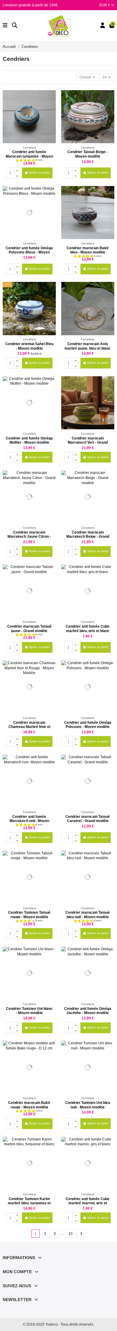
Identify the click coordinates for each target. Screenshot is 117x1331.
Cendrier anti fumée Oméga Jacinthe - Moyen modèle (87, 1011)
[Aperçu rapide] (51, 108)
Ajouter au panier (39, 172)
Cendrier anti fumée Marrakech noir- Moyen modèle (29, 821)
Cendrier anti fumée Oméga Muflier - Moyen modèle (29, 440)
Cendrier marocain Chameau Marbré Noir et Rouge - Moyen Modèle (29, 726)
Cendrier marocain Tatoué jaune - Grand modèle (29, 628)
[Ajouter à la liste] (51, 98)
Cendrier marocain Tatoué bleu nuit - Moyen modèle (87, 914)
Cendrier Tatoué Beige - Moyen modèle (88, 154)
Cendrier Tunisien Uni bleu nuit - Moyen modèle (87, 1105)
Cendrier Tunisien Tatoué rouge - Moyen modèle (29, 914)
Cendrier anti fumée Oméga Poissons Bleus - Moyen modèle (29, 252)
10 (70, 1234)
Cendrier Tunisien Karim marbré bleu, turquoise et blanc (29, 1203)
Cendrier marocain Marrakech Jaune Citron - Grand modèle (29, 536)
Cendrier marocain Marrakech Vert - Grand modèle (88, 442)
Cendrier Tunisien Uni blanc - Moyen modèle (29, 1011)
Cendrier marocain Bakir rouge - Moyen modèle (29, 1105)
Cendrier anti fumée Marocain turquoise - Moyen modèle (29, 156)
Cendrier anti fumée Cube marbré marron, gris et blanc (88, 1203)
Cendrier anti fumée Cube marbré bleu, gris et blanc (88, 628)
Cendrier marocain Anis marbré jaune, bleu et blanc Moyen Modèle (87, 348)
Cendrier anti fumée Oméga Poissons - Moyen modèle (87, 724)
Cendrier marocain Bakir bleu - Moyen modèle (88, 250)
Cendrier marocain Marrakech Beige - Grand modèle (87, 536)
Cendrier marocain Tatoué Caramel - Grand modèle (87, 819)
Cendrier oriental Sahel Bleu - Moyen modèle (29, 346)
